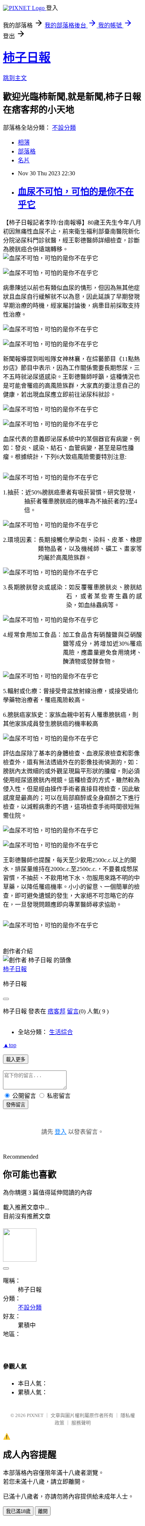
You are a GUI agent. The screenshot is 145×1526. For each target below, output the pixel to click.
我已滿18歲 (18, 1511)
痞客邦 (56, 1011)
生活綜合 (61, 1032)
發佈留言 (15, 1105)
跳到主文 (15, 78)
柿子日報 (27, 57)
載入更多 (15, 1059)
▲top (9, 1045)
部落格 (27, 151)
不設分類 (64, 128)
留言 (73, 1011)
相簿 (24, 142)
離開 (43, 1511)
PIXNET (35, 1415)
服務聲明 (81, 1423)
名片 (24, 160)
